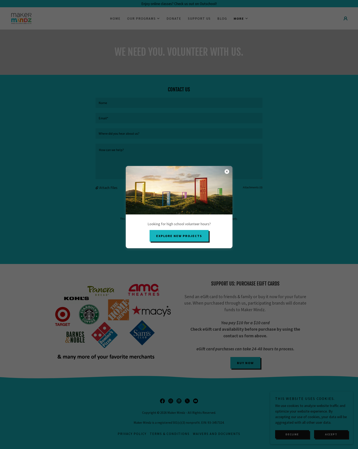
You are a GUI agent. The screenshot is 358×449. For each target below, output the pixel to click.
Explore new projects (179, 236)
